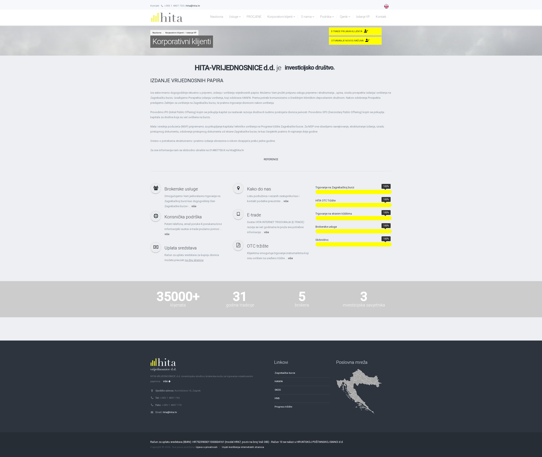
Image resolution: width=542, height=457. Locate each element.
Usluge (234, 16)
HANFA (279, 381)
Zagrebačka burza (285, 372)
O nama (306, 16)
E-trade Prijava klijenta (346, 31)
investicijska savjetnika (364, 305)
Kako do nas (259, 189)
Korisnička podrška (183, 216)
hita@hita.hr (193, 5)
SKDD (278, 389)
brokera (302, 305)
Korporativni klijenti (280, 16)
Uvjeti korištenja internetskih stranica (243, 447)
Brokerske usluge (181, 189)
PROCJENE (254, 16)
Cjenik (344, 16)
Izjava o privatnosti (206, 447)
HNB (277, 398)
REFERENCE (271, 159)
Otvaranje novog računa (347, 40)
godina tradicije (240, 305)
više (193, 206)
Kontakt (381, 16)
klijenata (178, 305)
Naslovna (216, 16)
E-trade (254, 215)
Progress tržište (283, 406)
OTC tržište (257, 246)
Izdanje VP (363, 16)
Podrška (326, 16)
